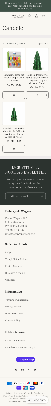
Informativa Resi (14, 313)
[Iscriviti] (42, 196)
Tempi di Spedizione (16, 259)
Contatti (10, 279)
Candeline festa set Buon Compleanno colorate (14, 77)
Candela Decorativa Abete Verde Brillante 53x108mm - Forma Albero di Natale (13, 132)
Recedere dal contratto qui (20, 347)
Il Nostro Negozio (15, 272)
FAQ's (8, 252)
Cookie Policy (12, 320)
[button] (6, 16)
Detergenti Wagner (22, 393)
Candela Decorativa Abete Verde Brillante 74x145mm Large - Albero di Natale (37, 78)
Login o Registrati (15, 340)
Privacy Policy (13, 306)
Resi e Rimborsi (13, 266)
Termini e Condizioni (17, 299)
